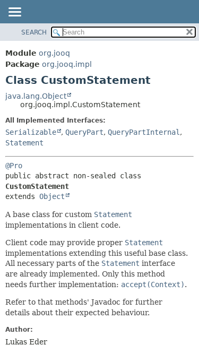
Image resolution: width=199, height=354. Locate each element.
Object (52, 196)
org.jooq (54, 53)
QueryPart (84, 132)
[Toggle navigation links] (14, 12)
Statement (24, 143)
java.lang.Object (35, 96)
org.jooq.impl (67, 64)
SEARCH (34, 32)
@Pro (13, 165)
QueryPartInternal (144, 132)
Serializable (30, 132)
